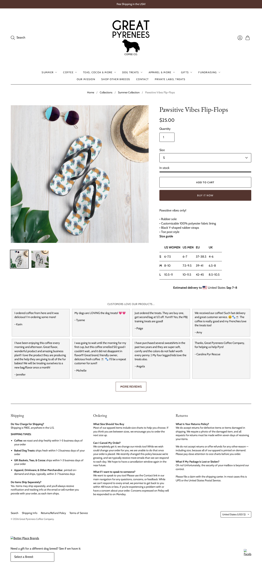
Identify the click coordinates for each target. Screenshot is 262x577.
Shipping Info (29, 513)
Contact (142, 79)
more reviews (131, 386)
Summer (48, 72)
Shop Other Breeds (115, 79)
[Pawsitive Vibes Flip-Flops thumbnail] (19, 259)
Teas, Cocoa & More (97, 72)
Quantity (165, 129)
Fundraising (207, 72)
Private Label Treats (170, 79)
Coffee (68, 72)
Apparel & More (160, 72)
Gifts (185, 72)
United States (234, 514)
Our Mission (86, 79)
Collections (106, 92)
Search (14, 513)
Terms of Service (78, 513)
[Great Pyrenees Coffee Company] (131, 38)
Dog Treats (130, 72)
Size (162, 150)
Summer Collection (129, 92)
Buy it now (205, 195)
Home (90, 92)
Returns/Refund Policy (53, 513)
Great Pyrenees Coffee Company (36, 518)
